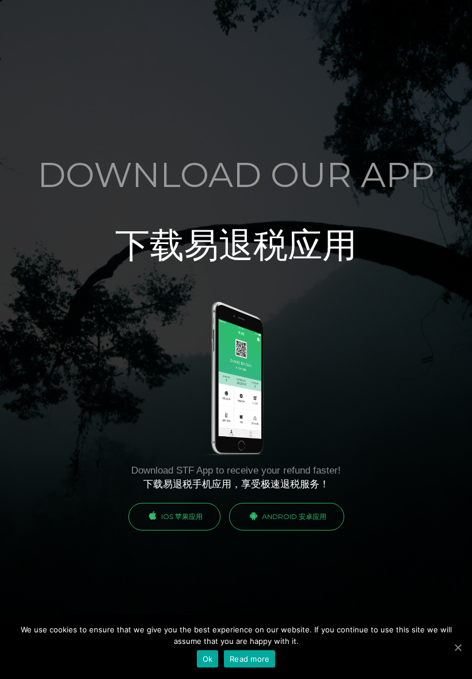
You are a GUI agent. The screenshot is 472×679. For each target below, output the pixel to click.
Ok (208, 658)
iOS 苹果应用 (181, 516)
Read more (249, 658)
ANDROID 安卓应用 (293, 516)
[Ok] (457, 647)
